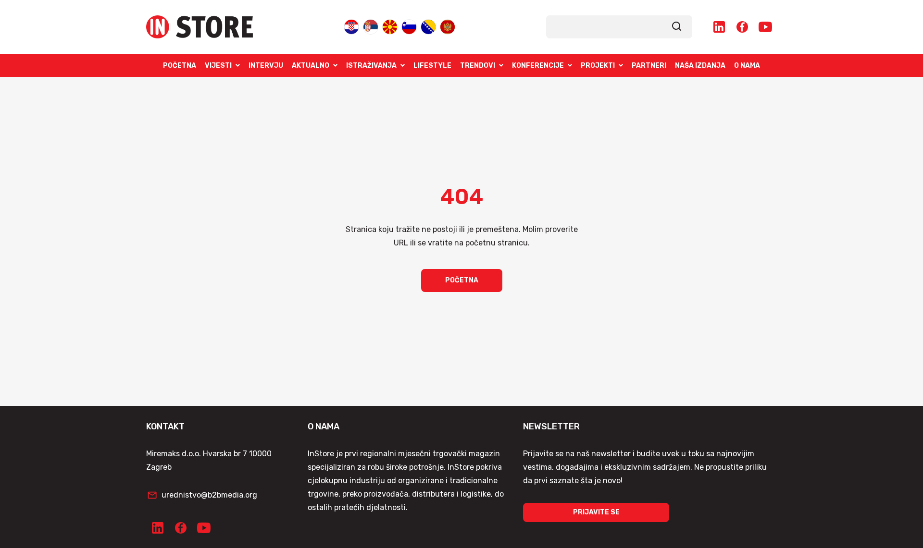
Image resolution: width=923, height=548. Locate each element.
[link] (677, 27)
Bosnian (428, 26)
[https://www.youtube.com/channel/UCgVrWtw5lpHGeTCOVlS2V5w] (765, 26)
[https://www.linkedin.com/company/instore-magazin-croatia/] (719, 26)
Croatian (351, 26)
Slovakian (409, 26)
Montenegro (447, 26)
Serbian (370, 26)
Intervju (266, 65)
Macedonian (390, 26)
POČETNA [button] (461, 280)
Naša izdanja (700, 65)
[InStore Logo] (199, 26)
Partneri (649, 65)
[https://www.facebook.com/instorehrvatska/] (742, 26)
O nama (747, 65)
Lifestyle (432, 65)
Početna (179, 65)
